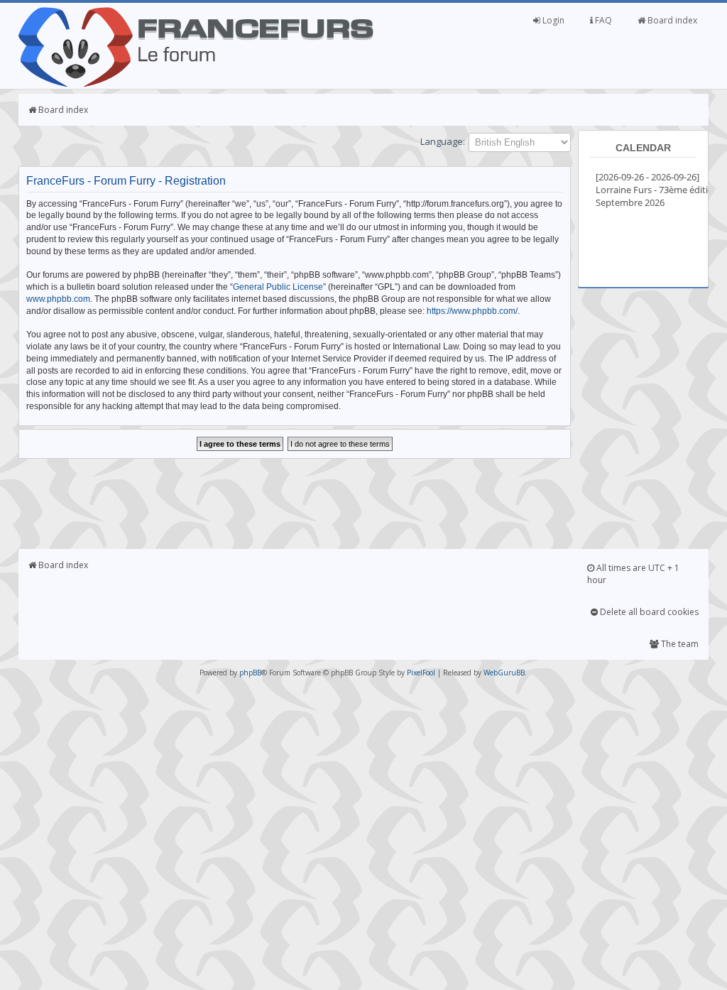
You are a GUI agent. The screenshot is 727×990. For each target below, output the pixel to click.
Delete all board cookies (648, 612)
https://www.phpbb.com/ (472, 311)
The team (679, 644)
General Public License (278, 287)
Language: (442, 141)
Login (552, 20)
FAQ (602, 20)
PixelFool (421, 673)
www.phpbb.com (58, 299)
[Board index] (195, 84)
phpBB (250, 673)
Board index (671, 20)
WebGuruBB (504, 673)
